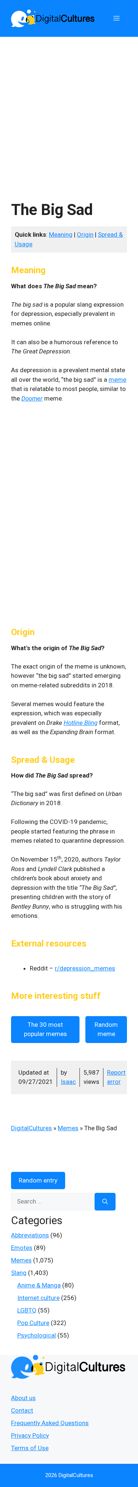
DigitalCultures (31, 1128)
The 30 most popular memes (45, 1029)
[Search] (105, 1202)
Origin (85, 234)
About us (23, 1398)
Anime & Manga (39, 1285)
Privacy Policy (30, 1435)
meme (117, 379)
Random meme (106, 1029)
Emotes (21, 1247)
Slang (18, 1272)
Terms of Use (30, 1448)
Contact (22, 1410)
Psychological (36, 1335)
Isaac (68, 1081)
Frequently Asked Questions (50, 1423)
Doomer (32, 398)
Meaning (60, 234)
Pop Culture (33, 1322)
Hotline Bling (81, 722)
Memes (68, 1128)
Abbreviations (30, 1235)
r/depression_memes (85, 968)
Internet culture (38, 1297)
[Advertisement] (69, 109)
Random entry (38, 1180)
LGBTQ (26, 1310)
